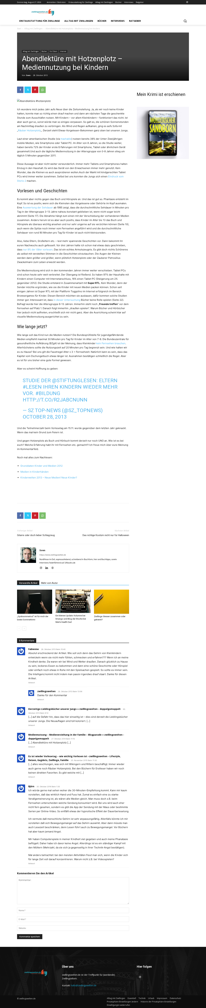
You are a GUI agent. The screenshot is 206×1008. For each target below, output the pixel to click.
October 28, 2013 (45, 417)
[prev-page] (19, 628)
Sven (28, 75)
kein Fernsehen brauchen (110, 343)
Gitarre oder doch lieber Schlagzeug (36, 535)
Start (19, 28)
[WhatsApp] (42, 90)
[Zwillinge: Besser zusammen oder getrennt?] (111, 602)
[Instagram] (187, 2)
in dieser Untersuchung (66, 299)
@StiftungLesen (74, 380)
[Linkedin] (48, 568)
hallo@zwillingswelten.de (83, 985)
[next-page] (24, 628)
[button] (185, 21)
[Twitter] (27, 90)
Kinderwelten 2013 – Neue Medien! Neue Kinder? (48, 477)
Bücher (44, 51)
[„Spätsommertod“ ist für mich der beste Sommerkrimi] (34, 602)
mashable (66, 138)
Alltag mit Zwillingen (33, 28)
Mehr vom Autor (49, 583)
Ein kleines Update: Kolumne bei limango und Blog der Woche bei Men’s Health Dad (71, 618)
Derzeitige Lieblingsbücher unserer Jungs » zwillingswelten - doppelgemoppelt (74, 708)
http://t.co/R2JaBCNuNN (55, 400)
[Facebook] (20, 90)
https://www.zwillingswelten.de (52, 555)
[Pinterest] (35, 90)
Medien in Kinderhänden (34, 471)
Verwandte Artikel (28, 583)
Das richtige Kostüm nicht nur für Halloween (106, 535)
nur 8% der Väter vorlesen (38, 249)
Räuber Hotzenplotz (29, 130)
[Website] (53, 568)
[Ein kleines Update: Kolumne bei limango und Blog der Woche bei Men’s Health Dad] (73, 601)
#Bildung (47, 393)
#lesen (32, 387)
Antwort (31, 682)
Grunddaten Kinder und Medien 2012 (41, 465)
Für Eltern (53, 51)
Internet (63, 51)
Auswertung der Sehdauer (38, 207)
